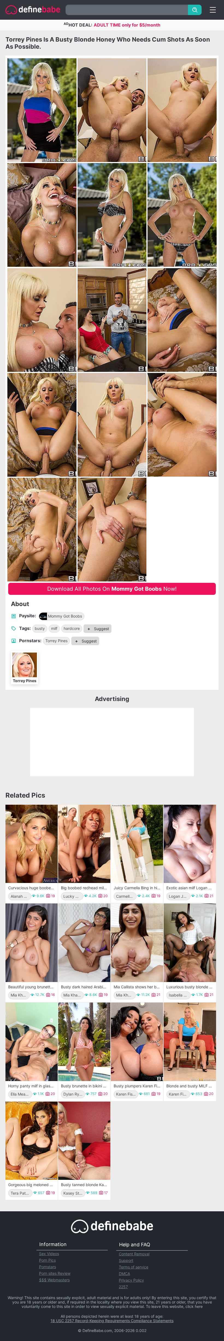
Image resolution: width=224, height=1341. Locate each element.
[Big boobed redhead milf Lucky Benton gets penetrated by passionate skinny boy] (84, 844)
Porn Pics (47, 1260)
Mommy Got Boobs (65, 616)
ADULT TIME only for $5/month (127, 25)
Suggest (101, 628)
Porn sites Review (54, 1273)
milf (54, 628)
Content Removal (134, 1254)
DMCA (124, 1273)
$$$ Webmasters (54, 1280)
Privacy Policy (131, 1280)
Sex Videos (49, 1253)
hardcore (72, 628)
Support (126, 1260)
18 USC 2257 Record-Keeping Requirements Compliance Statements (112, 1320)
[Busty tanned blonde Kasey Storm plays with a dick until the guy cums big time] (84, 1141)
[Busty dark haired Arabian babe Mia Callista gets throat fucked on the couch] (84, 942)
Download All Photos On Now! (112, 589)
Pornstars (47, 1266)
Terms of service (133, 1267)
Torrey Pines (56, 640)
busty (40, 628)
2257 (123, 1286)
